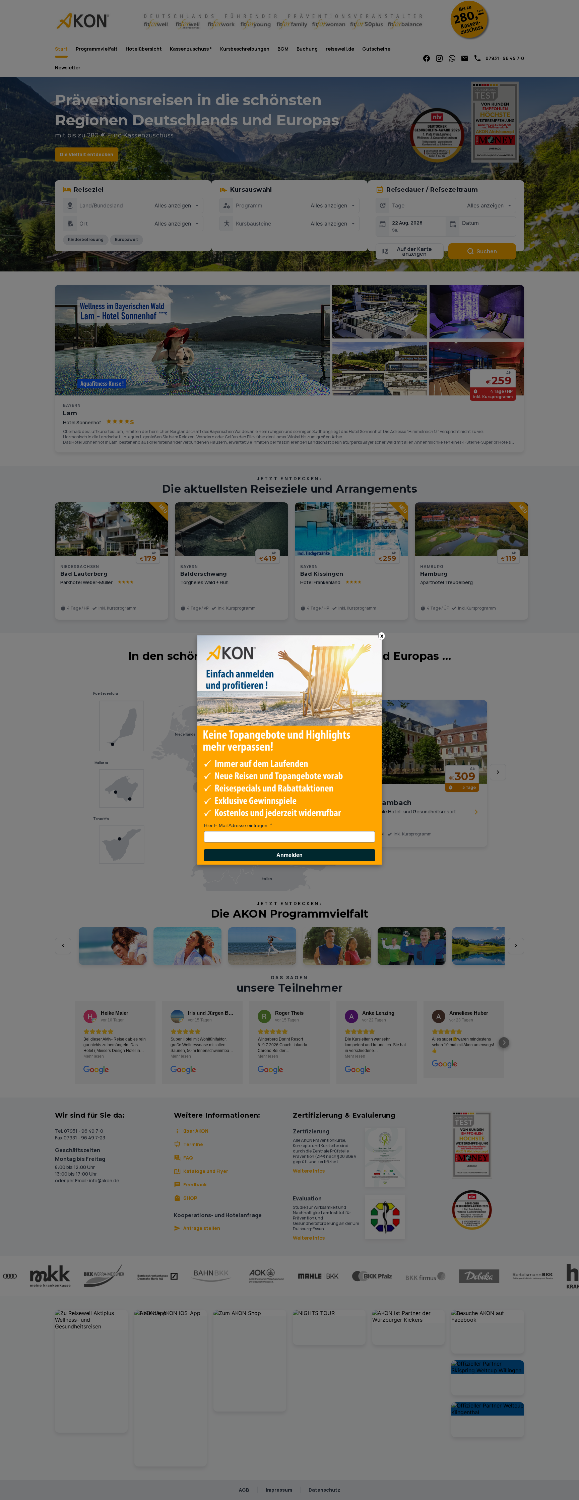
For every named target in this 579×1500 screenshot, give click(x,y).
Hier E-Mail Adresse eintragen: (236, 825)
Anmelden (289, 855)
